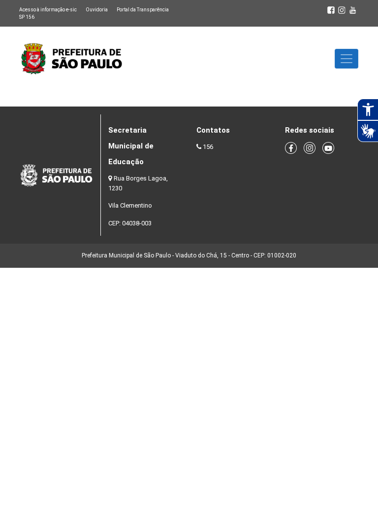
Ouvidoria (97, 9)
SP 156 (26, 17)
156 (208, 146)
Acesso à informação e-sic (48, 9)
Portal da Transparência (143, 9)
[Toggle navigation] (346, 59)
